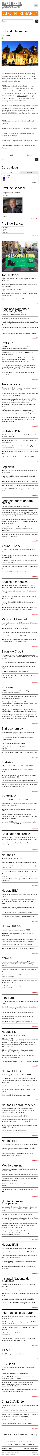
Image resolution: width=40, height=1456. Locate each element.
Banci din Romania (15, 31)
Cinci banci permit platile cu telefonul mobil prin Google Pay (20, 1190)
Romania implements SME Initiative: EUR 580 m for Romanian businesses (18, 1149)
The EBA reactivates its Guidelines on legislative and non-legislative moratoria (18, 908)
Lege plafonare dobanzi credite (18, 502)
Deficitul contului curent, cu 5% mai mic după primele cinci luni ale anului (19, 435)
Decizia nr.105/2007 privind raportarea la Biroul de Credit (18, 490)
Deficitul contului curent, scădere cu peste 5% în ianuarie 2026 (20, 452)
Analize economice (15, 582)
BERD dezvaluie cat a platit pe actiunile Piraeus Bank (19, 1086)
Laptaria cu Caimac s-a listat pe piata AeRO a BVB (18, 1252)
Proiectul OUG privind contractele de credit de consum (19, 481)
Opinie (20, 1438)
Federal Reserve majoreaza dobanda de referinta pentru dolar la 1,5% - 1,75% (19, 1126)
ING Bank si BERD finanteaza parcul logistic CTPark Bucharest (19, 1090)
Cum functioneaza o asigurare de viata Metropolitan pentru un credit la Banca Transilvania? (18, 1339)
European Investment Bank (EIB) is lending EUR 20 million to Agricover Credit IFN (18, 1154)
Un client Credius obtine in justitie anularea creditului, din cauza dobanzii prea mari (19, 697)
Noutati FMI (9, 1032)
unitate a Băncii (28, 108)
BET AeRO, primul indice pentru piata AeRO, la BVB (19, 1248)
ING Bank (8, 1364)
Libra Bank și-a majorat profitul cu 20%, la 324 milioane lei (20, 567)
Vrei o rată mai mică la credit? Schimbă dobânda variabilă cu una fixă (17, 976)
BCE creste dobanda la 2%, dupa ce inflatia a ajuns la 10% (19, 872)
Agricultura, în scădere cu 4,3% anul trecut (15, 1290)
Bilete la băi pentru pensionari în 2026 (14, 636)
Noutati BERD (11, 1071)
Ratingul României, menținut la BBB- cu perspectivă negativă (18, 747)
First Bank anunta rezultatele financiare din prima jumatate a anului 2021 (17, 1017)
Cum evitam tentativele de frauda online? (15, 1373)
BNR (11, 172)
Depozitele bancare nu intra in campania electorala (18, 948)
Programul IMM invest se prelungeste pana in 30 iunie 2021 (19, 810)
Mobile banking (12, 1165)
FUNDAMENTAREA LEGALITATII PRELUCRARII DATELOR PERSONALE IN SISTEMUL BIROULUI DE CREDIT (20, 657)
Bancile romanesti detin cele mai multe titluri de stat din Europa (19, 895)
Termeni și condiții (7, 1448)
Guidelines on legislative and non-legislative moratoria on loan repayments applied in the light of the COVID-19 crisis (20, 901)
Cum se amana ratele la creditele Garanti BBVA (17, 1423)
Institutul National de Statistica (16, 1279)
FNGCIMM (9, 796)
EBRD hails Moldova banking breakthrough (16, 1095)
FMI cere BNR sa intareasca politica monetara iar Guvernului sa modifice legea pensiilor (17, 1051)
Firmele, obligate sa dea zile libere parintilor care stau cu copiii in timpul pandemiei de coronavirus (20, 1415)
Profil (26, 1438)
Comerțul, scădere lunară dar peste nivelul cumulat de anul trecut (19, 1285)
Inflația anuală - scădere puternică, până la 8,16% (17, 766)
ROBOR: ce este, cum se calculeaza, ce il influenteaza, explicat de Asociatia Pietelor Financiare (19, 347)
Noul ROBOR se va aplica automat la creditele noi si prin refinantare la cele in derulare (20, 394)
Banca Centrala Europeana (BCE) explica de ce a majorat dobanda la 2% (20, 867)
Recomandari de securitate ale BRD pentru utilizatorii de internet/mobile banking (20, 1179)
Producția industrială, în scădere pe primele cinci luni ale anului (20, 1294)
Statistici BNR (11, 431)
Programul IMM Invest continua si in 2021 (15, 800)
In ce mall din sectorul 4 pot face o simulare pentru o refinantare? (18, 844)
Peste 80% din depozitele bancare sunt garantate (17, 945)
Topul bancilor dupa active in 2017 (13, 299)
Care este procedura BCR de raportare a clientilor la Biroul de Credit (18, 676)
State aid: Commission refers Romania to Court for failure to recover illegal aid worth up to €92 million (20, 1219)
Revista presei (20, 1444)
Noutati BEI (9, 1141)
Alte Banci (29, 172)
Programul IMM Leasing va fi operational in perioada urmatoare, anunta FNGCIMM (19, 823)
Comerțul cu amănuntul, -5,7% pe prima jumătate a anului (18, 770)
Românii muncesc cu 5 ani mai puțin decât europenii (18, 780)
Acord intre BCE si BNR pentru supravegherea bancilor (19, 862)
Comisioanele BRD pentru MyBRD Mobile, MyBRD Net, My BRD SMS (20, 1170)
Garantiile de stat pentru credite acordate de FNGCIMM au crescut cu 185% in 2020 (19, 804)
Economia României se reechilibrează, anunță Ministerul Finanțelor (20, 624)
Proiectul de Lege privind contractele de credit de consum (20, 485)
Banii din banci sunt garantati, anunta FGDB (16, 930)
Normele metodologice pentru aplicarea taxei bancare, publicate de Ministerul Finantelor (19, 389)
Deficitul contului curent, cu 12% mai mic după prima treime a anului (19, 441)
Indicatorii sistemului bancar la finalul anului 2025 (18, 457)
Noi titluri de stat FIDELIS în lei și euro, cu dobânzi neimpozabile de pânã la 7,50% (18, 733)
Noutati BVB (10, 1245)
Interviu (32, 1434)
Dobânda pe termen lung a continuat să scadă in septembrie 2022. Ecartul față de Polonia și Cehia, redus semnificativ (19, 878)
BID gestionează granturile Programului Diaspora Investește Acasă (17, 738)
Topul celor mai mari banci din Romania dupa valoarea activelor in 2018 (19, 294)
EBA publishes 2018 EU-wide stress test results (17, 912)
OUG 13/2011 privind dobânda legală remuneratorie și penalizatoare (19, 471)
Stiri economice (12, 728)
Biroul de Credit (12, 651)
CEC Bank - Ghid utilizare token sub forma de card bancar (18, 1184)
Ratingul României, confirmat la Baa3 (14, 743)
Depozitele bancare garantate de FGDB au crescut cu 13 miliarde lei (19, 934)
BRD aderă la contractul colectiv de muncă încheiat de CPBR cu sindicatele (19, 561)
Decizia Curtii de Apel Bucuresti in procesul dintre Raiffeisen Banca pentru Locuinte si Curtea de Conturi (19, 710)
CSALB (7, 958)
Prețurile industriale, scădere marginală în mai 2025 (18, 1299)
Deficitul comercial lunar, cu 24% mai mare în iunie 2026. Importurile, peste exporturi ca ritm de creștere (18, 586)
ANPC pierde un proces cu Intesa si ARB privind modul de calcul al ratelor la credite (19, 691)
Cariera (29, 1441)
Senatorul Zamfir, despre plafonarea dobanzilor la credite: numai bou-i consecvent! (20, 535)
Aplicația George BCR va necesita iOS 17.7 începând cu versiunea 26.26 (20, 556)
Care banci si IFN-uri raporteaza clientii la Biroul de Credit (18, 667)
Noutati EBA (10, 890)
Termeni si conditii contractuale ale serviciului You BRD (20, 1174)
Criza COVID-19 (13, 1401)
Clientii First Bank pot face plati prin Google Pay (17, 1012)
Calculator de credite (16, 834)
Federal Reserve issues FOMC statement (14, 1131)
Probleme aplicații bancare (15, 1441)
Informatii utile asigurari (18, 1313)
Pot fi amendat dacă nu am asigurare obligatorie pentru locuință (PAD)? (19, 1317)
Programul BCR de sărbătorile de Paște (14, 572)
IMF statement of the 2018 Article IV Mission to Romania (20, 1061)
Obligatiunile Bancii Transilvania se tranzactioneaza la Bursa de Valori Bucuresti (19, 1262)
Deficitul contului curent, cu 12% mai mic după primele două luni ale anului (19, 447)
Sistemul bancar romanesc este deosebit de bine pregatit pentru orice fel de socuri (19, 981)
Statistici (7, 762)
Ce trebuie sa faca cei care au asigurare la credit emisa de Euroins (20, 1002)
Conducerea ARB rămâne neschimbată (14, 314)
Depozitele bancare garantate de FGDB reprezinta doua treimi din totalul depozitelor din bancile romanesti (19, 940)
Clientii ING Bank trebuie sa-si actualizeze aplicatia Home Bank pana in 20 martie (18, 1377)
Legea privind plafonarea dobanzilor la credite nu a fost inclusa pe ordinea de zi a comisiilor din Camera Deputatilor (19, 528)
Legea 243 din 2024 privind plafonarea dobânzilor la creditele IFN (18, 477)
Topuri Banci (10, 275)
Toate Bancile (35, 235)
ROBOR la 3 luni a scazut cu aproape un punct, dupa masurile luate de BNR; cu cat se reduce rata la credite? (19, 838)
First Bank (8, 998)
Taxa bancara (11, 384)
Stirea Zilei (7, 1434)
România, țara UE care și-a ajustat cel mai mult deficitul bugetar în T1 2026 (19, 597)
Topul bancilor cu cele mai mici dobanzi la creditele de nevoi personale (19, 285)
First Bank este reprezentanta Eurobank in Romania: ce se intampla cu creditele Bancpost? (20, 1008)
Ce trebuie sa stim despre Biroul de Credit (15, 671)
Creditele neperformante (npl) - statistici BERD (16, 1075)
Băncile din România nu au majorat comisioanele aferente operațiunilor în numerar (20, 323)
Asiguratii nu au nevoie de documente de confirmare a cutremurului (19, 1334)
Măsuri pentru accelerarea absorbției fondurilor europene (20, 632)
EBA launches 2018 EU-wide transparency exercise (18, 916)
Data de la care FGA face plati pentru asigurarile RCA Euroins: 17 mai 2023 (19, 1322)
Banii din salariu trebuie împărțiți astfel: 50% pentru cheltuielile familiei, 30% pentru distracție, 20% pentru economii (19, 963)
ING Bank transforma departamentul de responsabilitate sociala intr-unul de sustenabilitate (19, 1390)
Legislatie (8, 467)
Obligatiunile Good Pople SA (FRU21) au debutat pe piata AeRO (18, 1267)
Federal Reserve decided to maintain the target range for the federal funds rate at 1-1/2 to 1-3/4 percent (19, 1120)
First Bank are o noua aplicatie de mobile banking (17, 1022)
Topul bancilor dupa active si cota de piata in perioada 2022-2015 (19, 279)
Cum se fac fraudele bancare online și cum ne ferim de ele (19, 970)
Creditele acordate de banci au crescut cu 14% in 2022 (19, 333)
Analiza (12, 1438)
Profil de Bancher (13, 188)
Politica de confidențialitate (30, 1448)
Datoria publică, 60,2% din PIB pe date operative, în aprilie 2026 (18, 603)
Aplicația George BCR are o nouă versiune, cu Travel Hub (18, 550)
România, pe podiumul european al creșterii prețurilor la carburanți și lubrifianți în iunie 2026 (19, 785)
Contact (29, 155)
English (11, 155)
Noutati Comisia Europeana (12, 1202)
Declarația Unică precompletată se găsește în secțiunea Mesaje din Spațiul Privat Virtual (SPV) (19, 640)
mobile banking (22, 96)
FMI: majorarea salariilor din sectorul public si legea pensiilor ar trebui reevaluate (18, 1056)
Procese (7, 687)
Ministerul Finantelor (16, 619)
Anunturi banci (11, 546)
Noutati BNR (9, 1444)
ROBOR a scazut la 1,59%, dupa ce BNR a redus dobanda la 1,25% (17, 353)
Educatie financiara (20, 1434)
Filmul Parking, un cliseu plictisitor (13, 1354)
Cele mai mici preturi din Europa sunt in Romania (17, 1214)
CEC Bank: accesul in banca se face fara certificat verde (19, 1420)
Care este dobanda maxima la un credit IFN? (16, 506)
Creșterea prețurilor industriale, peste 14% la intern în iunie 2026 (19, 592)
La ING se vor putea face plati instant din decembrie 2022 (18, 1368)
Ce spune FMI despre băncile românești (14, 1035)
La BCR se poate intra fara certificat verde (15, 1411)
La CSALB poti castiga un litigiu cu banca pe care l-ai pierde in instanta (19, 987)
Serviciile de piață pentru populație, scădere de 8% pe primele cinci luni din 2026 (19, 776)
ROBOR (7, 343)
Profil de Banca (12, 223)
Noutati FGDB (11, 926)
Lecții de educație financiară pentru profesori (16, 318)
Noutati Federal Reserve (18, 1105)
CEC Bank (5, 230)
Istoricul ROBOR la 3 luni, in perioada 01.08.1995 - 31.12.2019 (18, 373)
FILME (6, 1350)
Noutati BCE (10, 855)
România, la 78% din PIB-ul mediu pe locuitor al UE (18, 1303)
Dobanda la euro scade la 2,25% (12, 858)
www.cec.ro (33, 113)
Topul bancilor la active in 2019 (12, 290)
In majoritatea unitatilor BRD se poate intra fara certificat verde (20, 1406)
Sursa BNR (34, 182)
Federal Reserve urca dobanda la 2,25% (14, 1116)
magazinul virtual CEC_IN (11, 98)
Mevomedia (35, 1454)
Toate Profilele (34, 218)
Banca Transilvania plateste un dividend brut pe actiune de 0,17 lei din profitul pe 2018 (19, 1256)
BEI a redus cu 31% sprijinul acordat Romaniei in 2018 (19, 1144)
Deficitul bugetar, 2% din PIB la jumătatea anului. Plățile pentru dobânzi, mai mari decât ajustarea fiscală (20, 608)
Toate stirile (35, 304)
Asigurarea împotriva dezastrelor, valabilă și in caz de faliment (19, 1328)
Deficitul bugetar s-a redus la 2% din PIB (15, 628)
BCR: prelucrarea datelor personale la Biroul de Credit (19, 662)
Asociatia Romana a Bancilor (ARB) (15, 310)
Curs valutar (10, 167)
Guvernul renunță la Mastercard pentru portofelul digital (19, 752)
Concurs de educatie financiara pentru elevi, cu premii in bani (20, 328)
